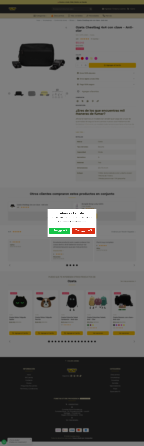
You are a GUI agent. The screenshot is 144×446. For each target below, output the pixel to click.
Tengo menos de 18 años (84, 231)
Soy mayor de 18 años (60, 231)
